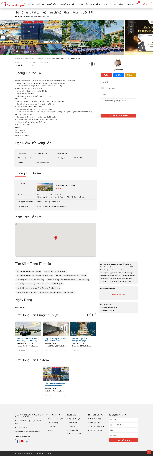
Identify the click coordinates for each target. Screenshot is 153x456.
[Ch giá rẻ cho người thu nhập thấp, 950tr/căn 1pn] (56, 338)
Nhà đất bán (51, 4)
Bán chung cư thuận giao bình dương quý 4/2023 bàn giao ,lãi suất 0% (117, 282)
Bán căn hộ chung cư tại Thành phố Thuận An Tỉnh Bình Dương (68, 280)
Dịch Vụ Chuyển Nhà (97, 426)
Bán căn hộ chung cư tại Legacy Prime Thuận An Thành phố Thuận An (40, 284)
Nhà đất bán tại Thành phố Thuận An (29, 271)
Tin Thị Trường (53, 423)
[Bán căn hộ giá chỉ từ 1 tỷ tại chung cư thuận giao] (83, 338)
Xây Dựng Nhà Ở (95, 423)
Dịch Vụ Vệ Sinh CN (96, 430)
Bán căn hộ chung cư (41, 153)
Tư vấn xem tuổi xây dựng (108, 307)
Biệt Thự (72, 426)
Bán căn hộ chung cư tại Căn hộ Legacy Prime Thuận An (66, 58)
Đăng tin (146, 4)
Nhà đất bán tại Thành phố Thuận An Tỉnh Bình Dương (35, 276)
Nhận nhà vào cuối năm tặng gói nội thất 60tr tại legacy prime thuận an (116, 279)
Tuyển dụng (130, 4)
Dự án (80, 4)
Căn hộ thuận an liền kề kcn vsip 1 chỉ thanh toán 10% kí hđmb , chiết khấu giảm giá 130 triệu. (118, 276)
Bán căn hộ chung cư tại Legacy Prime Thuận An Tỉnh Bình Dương (38, 288)
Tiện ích (105, 4)
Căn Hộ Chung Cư (75, 419)
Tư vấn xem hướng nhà (107, 310)
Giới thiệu (40, 4)
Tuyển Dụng (52, 426)
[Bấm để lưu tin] (90, 64)
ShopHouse (73, 423)
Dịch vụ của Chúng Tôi (55, 419)
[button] (3, 37)
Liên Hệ (50, 430)
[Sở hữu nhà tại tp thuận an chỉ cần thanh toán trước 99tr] (56, 383)
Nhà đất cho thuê (67, 4)
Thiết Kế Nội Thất (95, 419)
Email (131, 75)
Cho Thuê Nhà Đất (75, 434)
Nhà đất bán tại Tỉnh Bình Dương (55, 271)
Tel (104, 75)
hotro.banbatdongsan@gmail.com (28, 431)
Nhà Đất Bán (73, 430)
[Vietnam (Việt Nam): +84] (103, 88)
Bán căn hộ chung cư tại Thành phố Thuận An (71, 276)
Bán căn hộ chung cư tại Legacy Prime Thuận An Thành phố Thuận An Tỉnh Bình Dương (45, 292)
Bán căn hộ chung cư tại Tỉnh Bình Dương (30, 280)
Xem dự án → (59, 188)
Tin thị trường (118, 4)
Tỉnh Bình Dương (29, 58)
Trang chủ (31, 4)
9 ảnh (21, 51)
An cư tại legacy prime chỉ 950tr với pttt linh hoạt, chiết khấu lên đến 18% (116, 273)
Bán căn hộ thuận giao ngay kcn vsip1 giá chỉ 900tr (117, 267)
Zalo (119, 75)
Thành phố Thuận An (42, 58)
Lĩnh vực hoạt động (92, 4)
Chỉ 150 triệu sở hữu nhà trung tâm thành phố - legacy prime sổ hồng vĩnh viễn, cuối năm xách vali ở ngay (117, 270)
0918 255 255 (22, 427)
